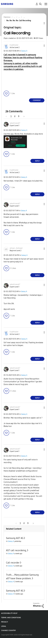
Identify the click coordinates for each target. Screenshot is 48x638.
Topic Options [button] (40, 23)
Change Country (8, 630)
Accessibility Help (9, 613)
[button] (40, 45)
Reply (37, 161)
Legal (3, 626)
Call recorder (13, 562)
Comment (37, 100)
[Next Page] (23, 116)
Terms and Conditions (11, 618)
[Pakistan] (7, 4)
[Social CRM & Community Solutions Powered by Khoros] (38, 605)
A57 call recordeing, (16, 550)
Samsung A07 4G (14, 538)
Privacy (4, 622)
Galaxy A (24, 51)
